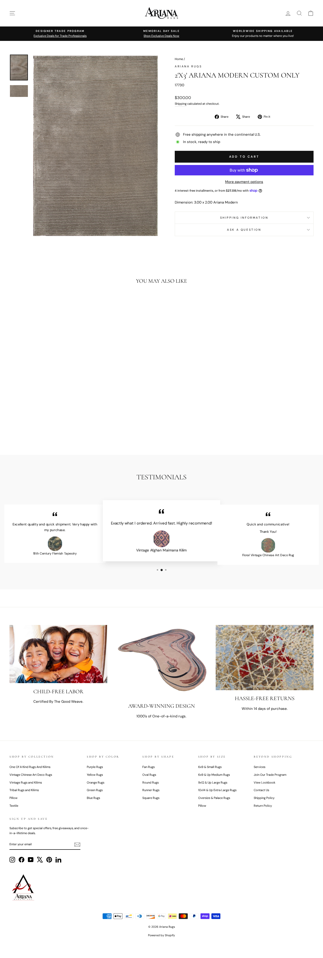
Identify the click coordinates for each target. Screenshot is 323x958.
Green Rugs (95, 790)
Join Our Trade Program (270, 775)
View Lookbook (264, 782)
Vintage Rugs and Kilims (25, 782)
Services (259, 767)
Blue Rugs (93, 798)
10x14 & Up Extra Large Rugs (217, 790)
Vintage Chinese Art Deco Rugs (30, 775)
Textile (13, 806)
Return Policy (263, 806)
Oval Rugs (149, 775)
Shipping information (244, 218)
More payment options (244, 181)
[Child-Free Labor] (58, 654)
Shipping (181, 104)
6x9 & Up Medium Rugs (214, 775)
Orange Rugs (95, 782)
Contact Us (261, 790)
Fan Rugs (148, 767)
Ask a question (244, 230)
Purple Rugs (95, 767)
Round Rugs (150, 782)
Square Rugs (150, 798)
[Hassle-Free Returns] (265, 657)
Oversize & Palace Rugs (214, 798)
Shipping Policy (264, 798)
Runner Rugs (150, 790)
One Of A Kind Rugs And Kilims (29, 767)
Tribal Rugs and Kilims (24, 790)
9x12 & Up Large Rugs (212, 782)
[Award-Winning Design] (161, 661)
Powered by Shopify (161, 935)
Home (179, 59)
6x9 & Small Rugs (210, 767)
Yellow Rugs (95, 775)
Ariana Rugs (188, 66)
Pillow (13, 798)
